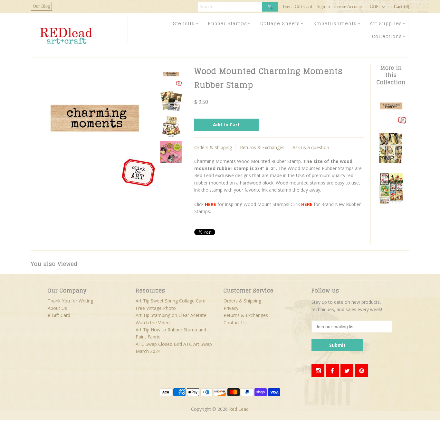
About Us (57, 308)
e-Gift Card (59, 315)
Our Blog (41, 6)
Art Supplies (386, 23)
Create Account (348, 6)
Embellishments (335, 23)
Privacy (231, 308)
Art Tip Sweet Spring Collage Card (171, 301)
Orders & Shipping (213, 147)
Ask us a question (310, 147)
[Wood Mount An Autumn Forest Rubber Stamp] (391, 122)
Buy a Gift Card (297, 6)
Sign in (323, 6)
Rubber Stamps (227, 23)
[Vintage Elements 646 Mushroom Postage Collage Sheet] (391, 202)
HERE (210, 204)
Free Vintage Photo (156, 308)
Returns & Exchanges (262, 147)
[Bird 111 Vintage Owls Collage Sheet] (391, 162)
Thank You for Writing (70, 301)
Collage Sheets (280, 23)
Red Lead (239, 409)
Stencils (184, 23)
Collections (387, 36)
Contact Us (235, 323)
